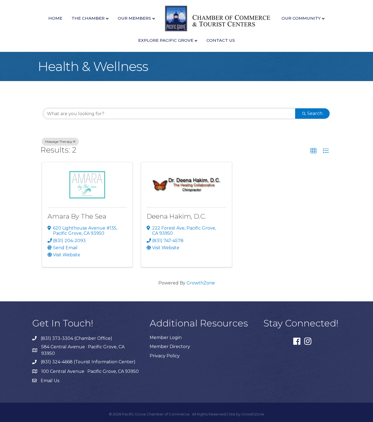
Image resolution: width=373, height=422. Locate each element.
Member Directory (170, 346)
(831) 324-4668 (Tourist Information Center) (88, 361)
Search (314, 113)
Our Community (301, 18)
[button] (313, 150)
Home (55, 18)
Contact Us (220, 40)
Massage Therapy (58, 141)
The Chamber (88, 18)
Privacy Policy (165, 355)
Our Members (134, 18)
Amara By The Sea (77, 216)
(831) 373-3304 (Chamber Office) (76, 338)
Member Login (166, 337)
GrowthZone (201, 283)
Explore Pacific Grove (165, 40)
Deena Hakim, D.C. (176, 216)
